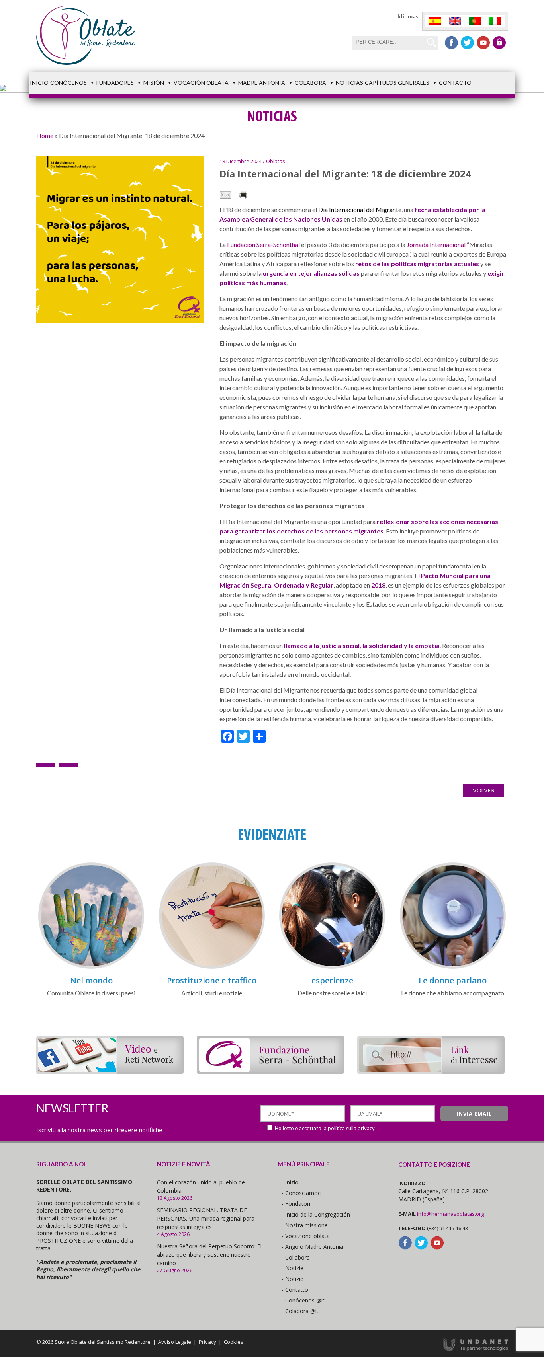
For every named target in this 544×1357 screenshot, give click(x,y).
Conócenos (68, 82)
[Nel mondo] (91, 967)
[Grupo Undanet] (475, 1349)
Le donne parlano (453, 980)
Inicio (39, 82)
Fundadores (115, 82)
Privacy (207, 1341)
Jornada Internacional (436, 244)
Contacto (455, 82)
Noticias (349, 82)
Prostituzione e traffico (211, 980)
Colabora (310, 82)
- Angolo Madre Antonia (312, 1246)
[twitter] (467, 42)
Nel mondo (91, 980)
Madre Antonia (261, 82)
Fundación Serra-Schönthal (263, 244)
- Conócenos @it (303, 1300)
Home (44, 135)
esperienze (332, 980)
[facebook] (451, 42)
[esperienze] (332, 967)
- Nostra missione (305, 1225)
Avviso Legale (174, 1341)
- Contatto (295, 1289)
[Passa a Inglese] (455, 21)
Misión (153, 82)
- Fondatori (296, 1203)
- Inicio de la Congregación (316, 1214)
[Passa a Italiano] (495, 21)
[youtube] (483, 42)
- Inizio (290, 1182)
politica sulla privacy (351, 1128)
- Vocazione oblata (306, 1236)
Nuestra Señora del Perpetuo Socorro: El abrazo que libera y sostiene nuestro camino (209, 1254)
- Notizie (292, 1268)
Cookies (233, 1341)
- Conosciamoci (302, 1193)
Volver (484, 790)
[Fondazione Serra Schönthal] (270, 1071)
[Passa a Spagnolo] (435, 21)
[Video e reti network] (110, 1071)
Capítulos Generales (397, 82)
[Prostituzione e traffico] (212, 967)
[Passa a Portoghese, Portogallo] (475, 21)
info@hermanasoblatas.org (450, 1213)
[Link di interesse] (431, 1071)
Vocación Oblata (201, 82)
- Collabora (296, 1257)
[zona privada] (499, 42)
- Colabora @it (300, 1311)
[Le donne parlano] (453, 967)
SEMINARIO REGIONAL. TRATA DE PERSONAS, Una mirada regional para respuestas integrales (205, 1218)
